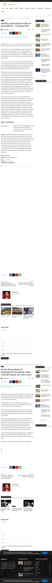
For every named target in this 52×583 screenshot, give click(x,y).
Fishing (5, 18)
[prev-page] (2, 321)
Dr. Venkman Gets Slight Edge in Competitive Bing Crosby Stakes (45, 44)
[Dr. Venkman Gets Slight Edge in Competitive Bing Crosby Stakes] (38, 44)
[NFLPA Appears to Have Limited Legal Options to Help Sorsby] (38, 60)
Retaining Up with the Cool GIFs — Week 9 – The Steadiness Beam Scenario (26, 284)
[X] (13, 33)
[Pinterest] (16, 33)
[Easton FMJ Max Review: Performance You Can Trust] (38, 50)
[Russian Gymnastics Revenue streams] (38, 40)
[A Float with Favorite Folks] (6, 311)
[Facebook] (10, 33)
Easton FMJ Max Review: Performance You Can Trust (45, 50)
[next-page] (4, 321)
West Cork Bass (13, 44)
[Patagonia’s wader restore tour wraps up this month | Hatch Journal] (28, 311)
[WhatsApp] (19, 33)
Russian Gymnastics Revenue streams (45, 40)
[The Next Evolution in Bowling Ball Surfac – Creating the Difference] (38, 25)
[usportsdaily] (2, 29)
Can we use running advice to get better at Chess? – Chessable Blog (46, 30)
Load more (43, 75)
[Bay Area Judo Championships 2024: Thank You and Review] (38, 55)
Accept (44, 581)
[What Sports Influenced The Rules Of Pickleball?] (38, 65)
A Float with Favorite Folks (6, 315)
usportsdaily (6, 29)
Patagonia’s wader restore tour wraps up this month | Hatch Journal (28, 317)
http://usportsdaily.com (16, 294)
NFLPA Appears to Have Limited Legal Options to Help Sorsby (45, 60)
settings (37, 581)
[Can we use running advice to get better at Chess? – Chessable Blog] (38, 30)
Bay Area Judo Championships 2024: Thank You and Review (45, 55)
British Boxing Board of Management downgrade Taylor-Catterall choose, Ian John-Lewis (8, 284)
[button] (49, 14)
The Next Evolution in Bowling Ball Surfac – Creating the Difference (45, 25)
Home (2, 18)
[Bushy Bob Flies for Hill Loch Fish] (17, 311)
